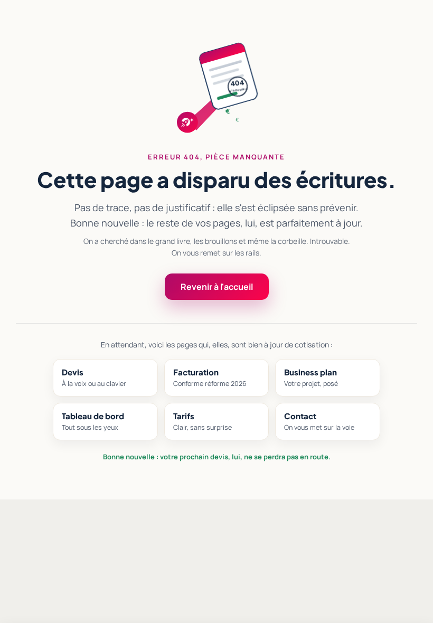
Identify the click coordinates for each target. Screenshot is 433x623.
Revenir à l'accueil (217, 286)
